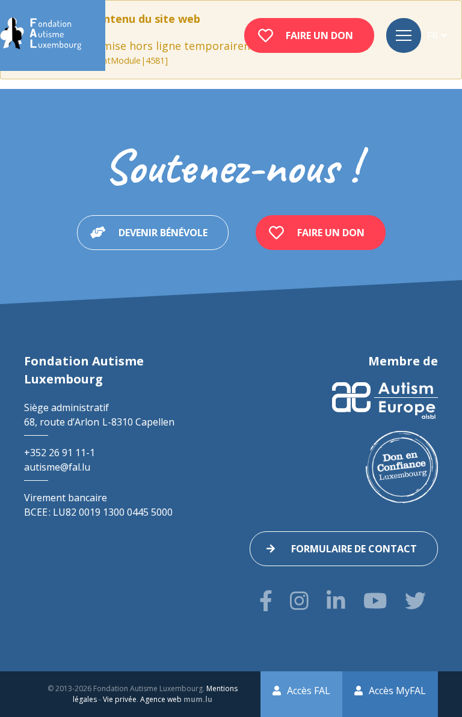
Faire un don (319, 35)
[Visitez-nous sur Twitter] (415, 600)
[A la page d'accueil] (40, 35)
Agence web (161, 699)
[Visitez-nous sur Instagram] (299, 600)
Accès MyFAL (397, 690)
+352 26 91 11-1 (59, 452)
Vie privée (120, 699)
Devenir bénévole (163, 232)
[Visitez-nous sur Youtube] (375, 600)
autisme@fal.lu (57, 467)
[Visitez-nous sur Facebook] (266, 600)
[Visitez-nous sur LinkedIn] (336, 600)
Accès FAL (308, 690)
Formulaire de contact (354, 548)
